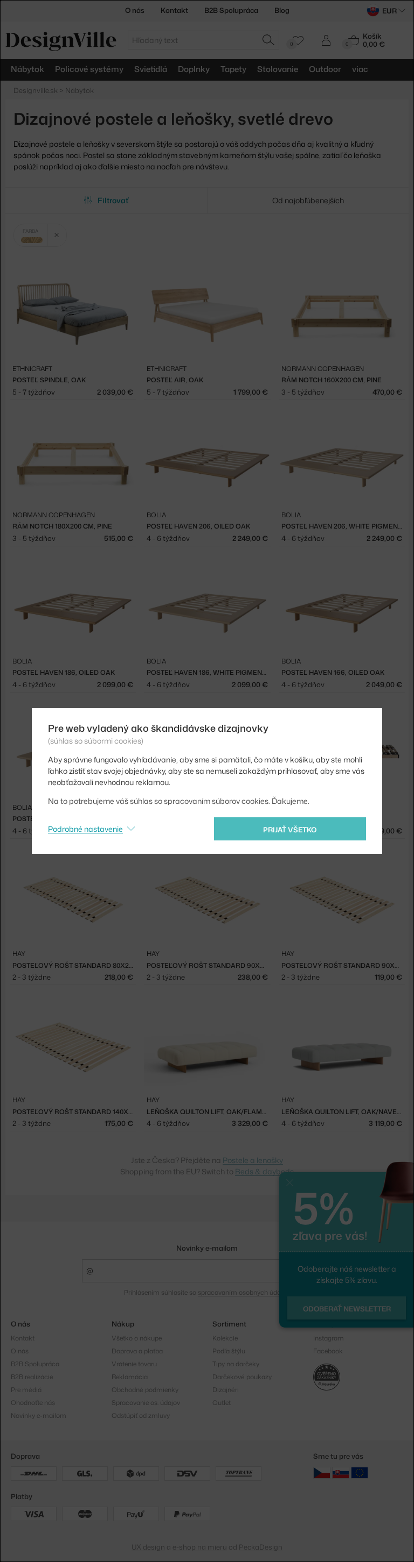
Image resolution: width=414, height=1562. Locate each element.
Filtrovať (113, 200)
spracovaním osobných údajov (243, 1292)
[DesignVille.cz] (321, 1472)
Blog (281, 10)
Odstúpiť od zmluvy (141, 1415)
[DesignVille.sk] (340, 1472)
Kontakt (174, 10)
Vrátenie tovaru (134, 1363)
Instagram (328, 1338)
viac (360, 69)
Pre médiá (26, 1389)
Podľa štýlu (228, 1351)
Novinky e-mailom (207, 1248)
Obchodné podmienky (145, 1389)
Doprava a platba (137, 1351)
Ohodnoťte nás (33, 1402)
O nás (134, 10)
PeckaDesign (260, 1547)
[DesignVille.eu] (359, 1472)
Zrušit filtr (56, 235)
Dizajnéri (225, 1389)
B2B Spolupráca (231, 10)
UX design (148, 1547)
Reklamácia (130, 1376)
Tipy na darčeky (235, 1363)
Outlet (221, 1402)
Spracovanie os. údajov (146, 1402)
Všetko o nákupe (137, 1338)
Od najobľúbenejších (308, 200)
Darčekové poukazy (242, 1376)
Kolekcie (225, 1338)
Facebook (328, 1351)
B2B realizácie (32, 1376)
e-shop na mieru (199, 1547)
